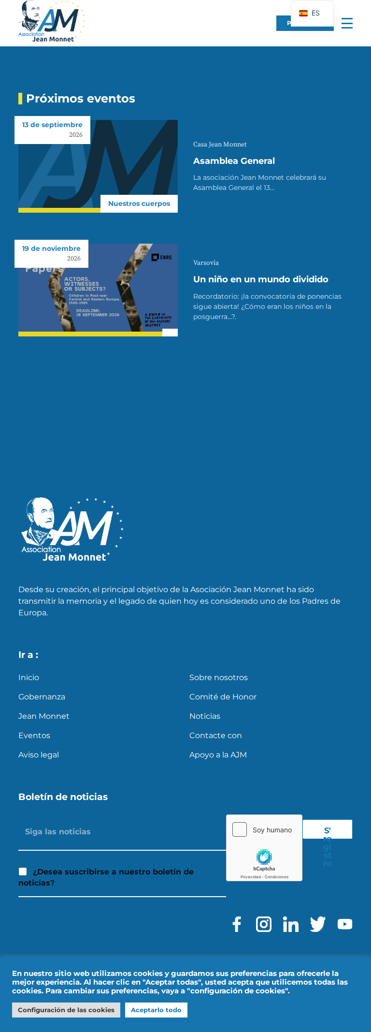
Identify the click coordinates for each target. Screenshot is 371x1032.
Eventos (34, 735)
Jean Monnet (44, 716)
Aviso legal (38, 754)
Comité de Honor (223, 696)
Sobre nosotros (218, 677)
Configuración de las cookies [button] (66, 1010)
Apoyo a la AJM (218, 754)
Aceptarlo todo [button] (156, 1010)
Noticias (204, 716)
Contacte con (215, 735)
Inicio (28, 677)
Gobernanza (41, 696)
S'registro (327, 832)
